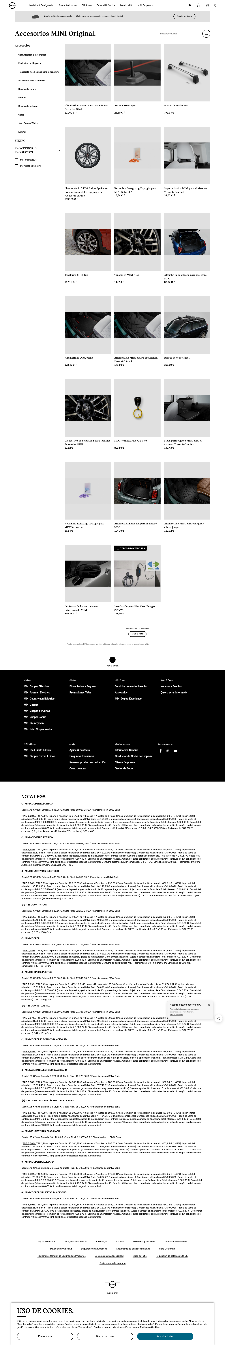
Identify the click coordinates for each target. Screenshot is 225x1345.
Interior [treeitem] (22, 98)
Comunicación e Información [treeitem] (32, 55)
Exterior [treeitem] (22, 132)
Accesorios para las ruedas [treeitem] (31, 81)
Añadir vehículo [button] (184, 16)
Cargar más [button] (137, 634)
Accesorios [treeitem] (22, 45)
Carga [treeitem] (21, 115)
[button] (206, 34)
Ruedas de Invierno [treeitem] (28, 106)
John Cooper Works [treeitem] (28, 123)
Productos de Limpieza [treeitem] (29, 63)
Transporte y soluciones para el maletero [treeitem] (38, 72)
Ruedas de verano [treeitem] (27, 89)
